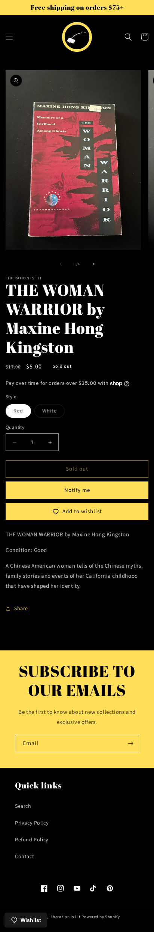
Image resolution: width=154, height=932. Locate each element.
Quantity (15, 427)
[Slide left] (60, 264)
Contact (24, 856)
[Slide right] (93, 264)
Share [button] (21, 608)
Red (22, 412)
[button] (9, 37)
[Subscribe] (130, 743)
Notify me (77, 490)
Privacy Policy (32, 823)
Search (23, 806)
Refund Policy (32, 840)
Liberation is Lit (65, 917)
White (53, 412)
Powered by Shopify (100, 917)
